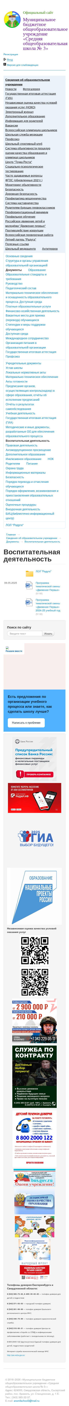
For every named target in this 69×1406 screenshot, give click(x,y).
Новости (10, 89)
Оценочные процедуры (21, 504)
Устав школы (14, 368)
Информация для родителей (24, 121)
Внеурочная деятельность (23, 509)
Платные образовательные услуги (28, 306)
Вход (10, 59)
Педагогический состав (21, 288)
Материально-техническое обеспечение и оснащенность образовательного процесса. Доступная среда (32, 297)
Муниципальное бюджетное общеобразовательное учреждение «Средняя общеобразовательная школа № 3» (45, 33)
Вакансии (11, 125)
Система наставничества (22, 203)
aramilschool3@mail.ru (26, 1400)
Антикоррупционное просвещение (28, 450)
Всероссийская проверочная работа (29, 235)
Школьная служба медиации (24, 134)
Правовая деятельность (21, 445)
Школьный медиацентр (20, 249)
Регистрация (11, 54)
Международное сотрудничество (27, 338)
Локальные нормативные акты (26, 372)
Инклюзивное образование (23, 459)
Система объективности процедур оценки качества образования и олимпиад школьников (27, 152)
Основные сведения (19, 256)
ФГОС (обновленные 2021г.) (23, 180)
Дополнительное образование (25, 116)
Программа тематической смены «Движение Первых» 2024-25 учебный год (48, 605)
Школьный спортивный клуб (23, 144)
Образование (37, 270)
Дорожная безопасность (21, 194)
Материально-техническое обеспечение (32, 377)
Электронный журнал (19, 112)
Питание (32, 463)
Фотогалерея (31, 89)
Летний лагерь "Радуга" (20, 239)
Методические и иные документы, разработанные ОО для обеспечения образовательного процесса (30, 431)
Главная (11, 534)
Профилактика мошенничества (25, 198)
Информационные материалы (26, 472)
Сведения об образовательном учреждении (31, 538)
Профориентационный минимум (26, 212)
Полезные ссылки (17, 244)
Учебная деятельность (20, 413)
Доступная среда (17, 334)
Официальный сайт (38, 12)
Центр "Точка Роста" (18, 162)
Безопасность (14, 189)
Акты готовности (16, 381)
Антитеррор (50, 249)
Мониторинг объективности (23, 185)
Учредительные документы (23, 363)
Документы (12, 541)
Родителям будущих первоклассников (30, 207)
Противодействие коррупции (24, 230)
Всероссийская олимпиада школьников (31, 130)
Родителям (13, 463)
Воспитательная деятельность (42, 541)
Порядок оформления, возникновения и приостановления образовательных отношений (32, 495)
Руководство (14, 283)
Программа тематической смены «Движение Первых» (48, 586)
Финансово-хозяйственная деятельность (32, 311)
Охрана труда (15, 468)
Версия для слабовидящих (22, 65)
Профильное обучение (20, 217)
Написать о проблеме (26, 722)
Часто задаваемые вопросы (23, 175)
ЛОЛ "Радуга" (15, 525)
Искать (48, 633)
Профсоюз (12, 139)
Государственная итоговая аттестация (31, 352)
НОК (51, 459)
